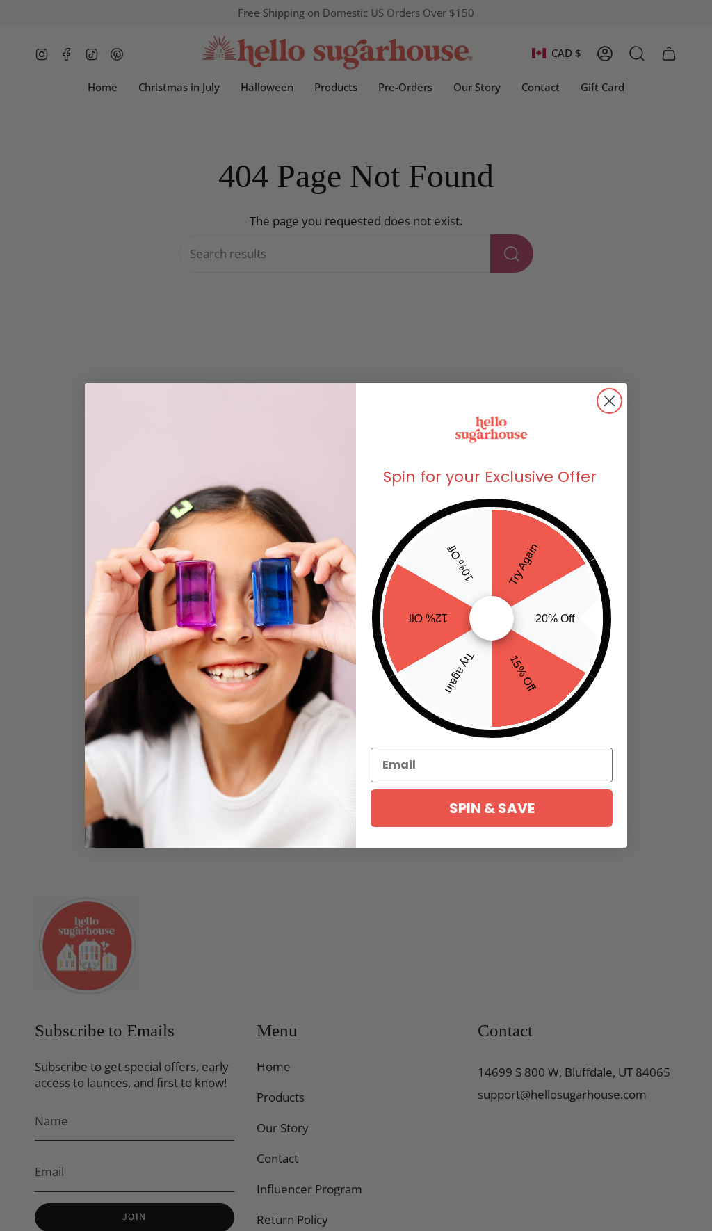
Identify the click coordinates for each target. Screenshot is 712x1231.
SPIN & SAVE (492, 808)
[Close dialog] (609, 401)
